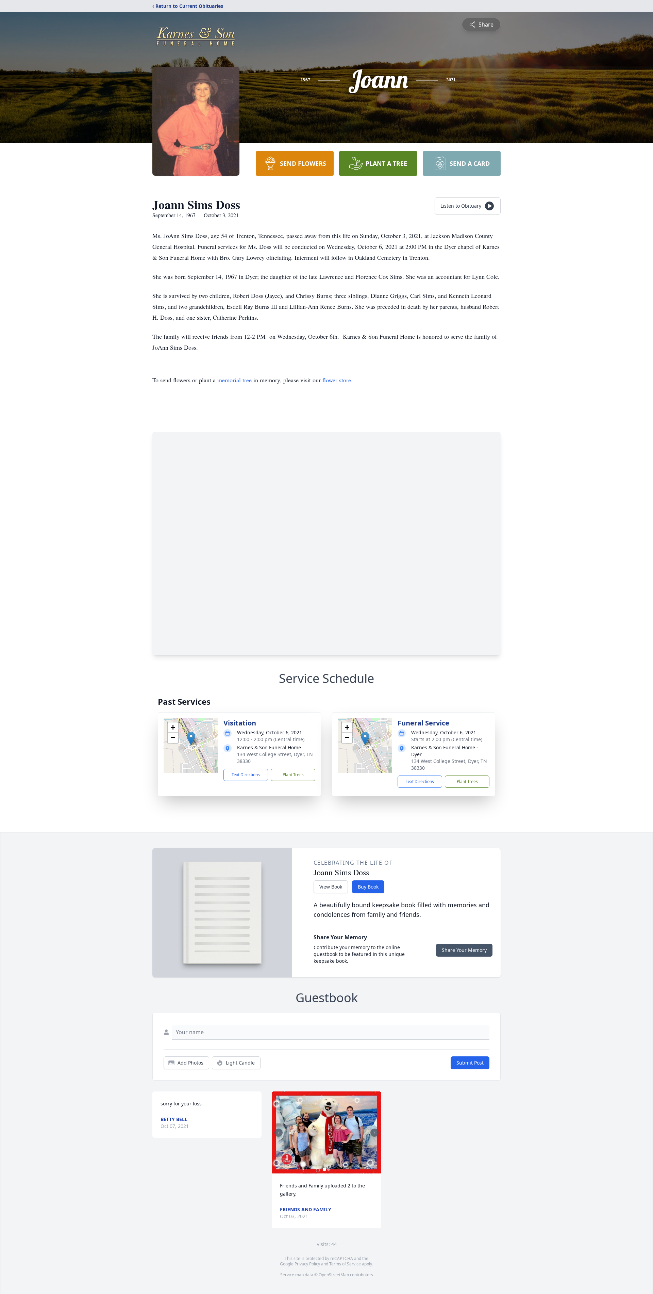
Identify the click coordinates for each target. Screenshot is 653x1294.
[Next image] (374, 1133)
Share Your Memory (464, 950)
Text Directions (246, 775)
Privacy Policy (307, 1264)
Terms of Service (345, 1264)
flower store (336, 380)
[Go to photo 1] (324, 1169)
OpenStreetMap (334, 1275)
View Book (330, 886)
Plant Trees (293, 775)
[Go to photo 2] (328, 1169)
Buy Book (368, 886)
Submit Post (470, 1062)
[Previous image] (278, 1133)
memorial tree (234, 380)
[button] (191, 739)
